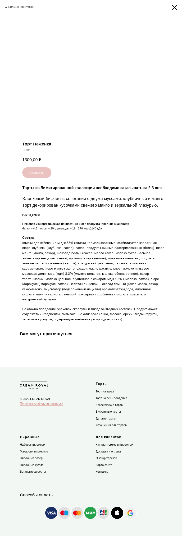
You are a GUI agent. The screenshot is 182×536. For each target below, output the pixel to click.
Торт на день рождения (111, 398)
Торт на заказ (105, 391)
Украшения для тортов (111, 425)
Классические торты (109, 405)
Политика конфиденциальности (41, 403)
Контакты (102, 471)
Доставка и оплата (108, 451)
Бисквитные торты (108, 411)
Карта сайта (104, 465)
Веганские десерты (33, 471)
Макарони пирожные (34, 451)
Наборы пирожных (32, 444)
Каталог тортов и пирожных (114, 444)
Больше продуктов (20, 7)
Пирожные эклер (31, 458)
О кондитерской (106, 458)
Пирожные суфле (32, 465)
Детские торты (106, 418)
